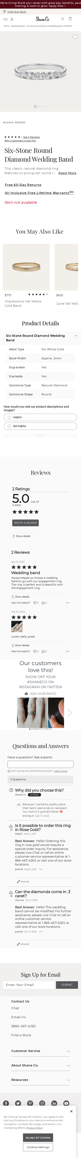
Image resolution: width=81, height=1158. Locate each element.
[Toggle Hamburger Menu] (5, 19)
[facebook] (6, 1103)
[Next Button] (42, 113)
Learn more (60, 771)
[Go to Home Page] (42, 19)
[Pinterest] (30, 1103)
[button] (35, 106)
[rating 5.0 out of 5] (12, 137)
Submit (67, 985)
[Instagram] (42, 1103)
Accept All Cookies (38, 1137)
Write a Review (25, 522)
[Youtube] (66, 1103)
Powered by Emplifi (41, 729)
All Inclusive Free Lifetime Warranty (39, 193)
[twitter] (18, 1103)
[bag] (70, 19)
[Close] (71, 1111)
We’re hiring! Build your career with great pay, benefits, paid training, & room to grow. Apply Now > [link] (40, 4)
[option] (40, 71)
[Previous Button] (38, 113)
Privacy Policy (34, 1127)
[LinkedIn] (54, 1103)
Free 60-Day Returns (23, 185)
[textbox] (40, 764)
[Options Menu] (68, 603)
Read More (67, 173)
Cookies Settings (38, 1147)
